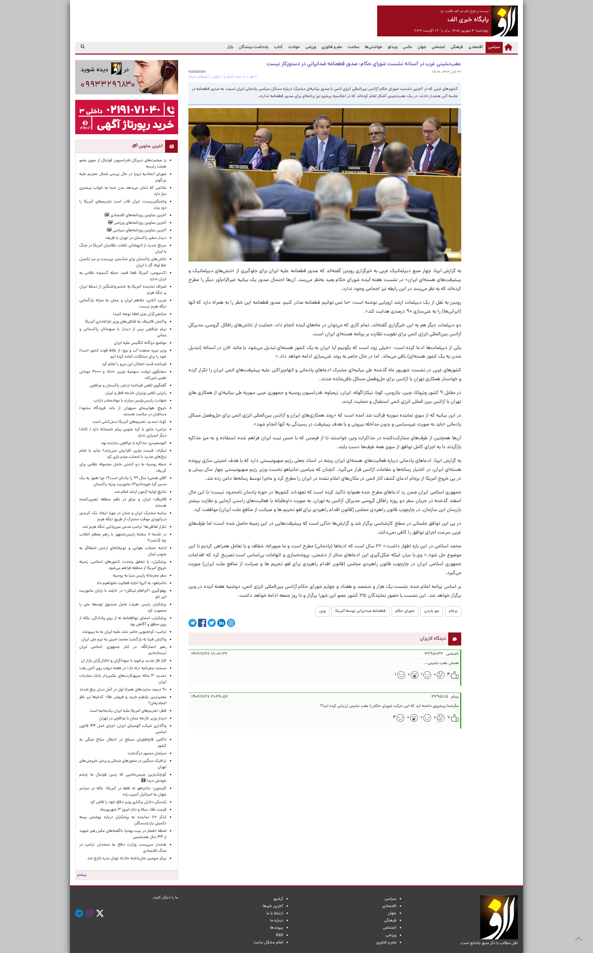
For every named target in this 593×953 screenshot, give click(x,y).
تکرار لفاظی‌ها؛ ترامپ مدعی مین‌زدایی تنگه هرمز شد (124, 527)
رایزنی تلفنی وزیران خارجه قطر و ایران (135, 393)
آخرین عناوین (150, 146)
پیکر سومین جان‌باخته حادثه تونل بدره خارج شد (126, 859)
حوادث (294, 47)
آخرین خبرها (273, 906)
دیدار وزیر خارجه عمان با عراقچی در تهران (132, 719)
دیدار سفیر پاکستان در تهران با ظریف (135, 238)
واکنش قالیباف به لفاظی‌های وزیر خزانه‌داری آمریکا (125, 322)
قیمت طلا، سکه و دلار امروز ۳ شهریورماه (133, 810)
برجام (453, 611)
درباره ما (276, 921)
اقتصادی (475, 47)
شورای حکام (405, 611)
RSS (279, 935)
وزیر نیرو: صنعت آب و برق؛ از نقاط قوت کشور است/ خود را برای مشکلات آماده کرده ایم (122, 354)
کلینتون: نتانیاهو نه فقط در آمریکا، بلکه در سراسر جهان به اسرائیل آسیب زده (122, 792)
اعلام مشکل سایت (268, 943)
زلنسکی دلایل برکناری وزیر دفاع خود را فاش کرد (128, 802)
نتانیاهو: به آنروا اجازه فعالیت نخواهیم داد (131, 583)
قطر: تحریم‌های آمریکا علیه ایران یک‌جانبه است (128, 711)
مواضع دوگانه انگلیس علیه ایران (140, 343)
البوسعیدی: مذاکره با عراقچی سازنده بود (133, 443)
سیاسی (493, 47)
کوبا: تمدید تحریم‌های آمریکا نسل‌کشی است (129, 422)
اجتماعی (438, 47)
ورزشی (310, 47)
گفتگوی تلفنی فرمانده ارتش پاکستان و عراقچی (128, 386)
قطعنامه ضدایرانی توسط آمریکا (360, 611)
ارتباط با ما (274, 913)
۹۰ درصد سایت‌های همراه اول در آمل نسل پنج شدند (122, 690)
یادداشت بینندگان (254, 47)
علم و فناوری (332, 47)
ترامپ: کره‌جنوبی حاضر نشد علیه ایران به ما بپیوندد (124, 632)
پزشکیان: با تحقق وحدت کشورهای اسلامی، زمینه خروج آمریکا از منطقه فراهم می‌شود (122, 565)
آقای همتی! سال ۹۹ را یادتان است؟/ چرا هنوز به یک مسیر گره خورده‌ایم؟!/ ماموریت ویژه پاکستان (122, 481)
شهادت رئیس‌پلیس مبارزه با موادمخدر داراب (130, 401)
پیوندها (276, 928)
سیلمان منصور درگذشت (147, 754)
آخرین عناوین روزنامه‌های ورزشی (139, 223)
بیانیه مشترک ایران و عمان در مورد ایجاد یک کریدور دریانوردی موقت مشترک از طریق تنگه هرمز (122, 516)
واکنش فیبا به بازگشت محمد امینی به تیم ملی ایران (123, 640)
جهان (422, 47)
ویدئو (392, 47)
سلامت (353, 47)
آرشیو (278, 899)
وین (322, 611)
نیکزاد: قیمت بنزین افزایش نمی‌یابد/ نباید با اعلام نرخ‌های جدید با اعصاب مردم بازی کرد (122, 454)
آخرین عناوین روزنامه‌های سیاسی (139, 231)
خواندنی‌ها (373, 47)
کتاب (278, 47)
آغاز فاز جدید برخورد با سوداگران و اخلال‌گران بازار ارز (123, 661)
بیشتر (81, 875)
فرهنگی (457, 47)
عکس (407, 47)
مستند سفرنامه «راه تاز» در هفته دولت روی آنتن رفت (122, 668)
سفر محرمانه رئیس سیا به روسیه (139, 576)
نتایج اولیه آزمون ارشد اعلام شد (140, 492)
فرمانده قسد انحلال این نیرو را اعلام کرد (134, 364)
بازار (230, 47)
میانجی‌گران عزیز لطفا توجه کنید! (139, 314)
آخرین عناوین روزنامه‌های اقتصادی (137, 215)
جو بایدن (431, 611)
